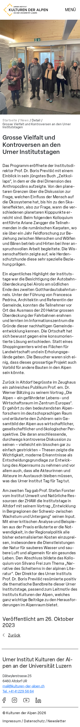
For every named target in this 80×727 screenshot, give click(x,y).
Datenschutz (34, 721)
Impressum (12, 721)
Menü (70, 9)
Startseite (10, 120)
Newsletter (57, 721)
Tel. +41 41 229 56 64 (18, 691)
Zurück (14, 635)
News (24, 120)
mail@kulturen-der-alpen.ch (24, 686)
